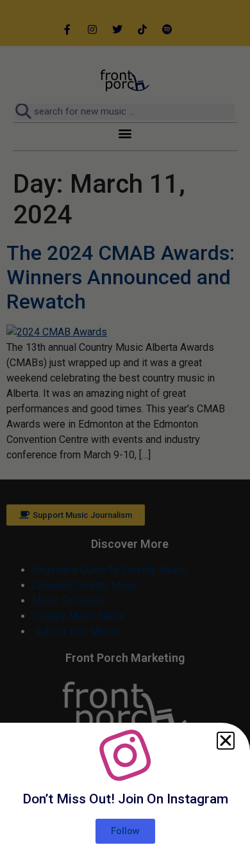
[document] (125, 430)
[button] (225, 740)
